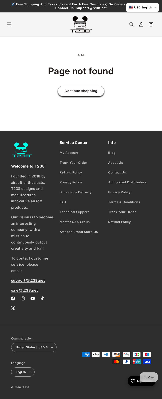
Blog (112, 153)
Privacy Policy (71, 182)
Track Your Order (73, 163)
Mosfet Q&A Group (75, 222)
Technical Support (74, 212)
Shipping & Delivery (76, 192)
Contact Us (117, 172)
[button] (9, 24)
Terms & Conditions (124, 202)
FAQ (63, 202)
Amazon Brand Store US (79, 232)
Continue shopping (81, 91)
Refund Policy (71, 172)
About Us (115, 163)
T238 (26, 387)
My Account (69, 153)
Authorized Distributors (127, 182)
